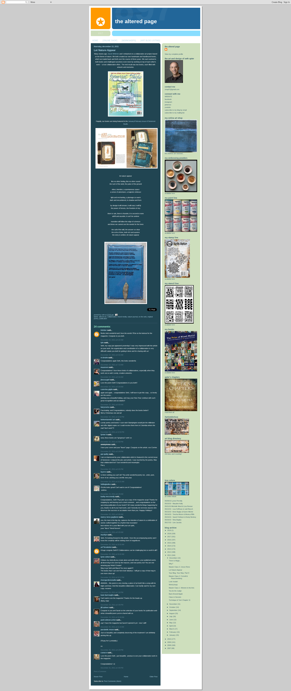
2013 (169, 549)
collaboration (112, 317)
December (173, 558)
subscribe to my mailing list (174, 113)
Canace (104, 653)
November (173, 604)
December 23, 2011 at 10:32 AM (112, 544)
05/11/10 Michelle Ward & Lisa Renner (179, 506)
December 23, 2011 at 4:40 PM (112, 605)
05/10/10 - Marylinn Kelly (174, 503)
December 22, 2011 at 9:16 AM (112, 377)
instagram (168, 102)
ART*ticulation (106, 547)
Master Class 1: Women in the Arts (181, 588)
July (171, 616)
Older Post (153, 677)
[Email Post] (116, 315)
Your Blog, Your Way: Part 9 (179, 573)
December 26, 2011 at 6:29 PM (112, 650)
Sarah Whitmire (113, 54)
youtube (168, 107)
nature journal (133, 317)
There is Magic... (175, 561)
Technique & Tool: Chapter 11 (179, 600)
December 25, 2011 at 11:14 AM (112, 627)
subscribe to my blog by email (176, 110)
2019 (169, 530)
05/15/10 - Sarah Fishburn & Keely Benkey (180, 517)
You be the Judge (175, 591)
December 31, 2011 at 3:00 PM (112, 668)
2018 (169, 533)
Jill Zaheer (105, 607)
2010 (169, 639)
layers (103, 472)
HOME (95, 40)
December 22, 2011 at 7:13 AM (112, 365)
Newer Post (98, 677)
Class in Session (175, 597)
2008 (169, 645)
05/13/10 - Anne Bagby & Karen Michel (179, 512)
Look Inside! (173, 582)
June (171, 620)
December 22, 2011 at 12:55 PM (112, 432)
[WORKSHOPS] (129, 40)
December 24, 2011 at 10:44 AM (112, 617)
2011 (169, 555)
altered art (102, 317)
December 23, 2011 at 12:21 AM (112, 481)
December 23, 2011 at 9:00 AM (112, 514)
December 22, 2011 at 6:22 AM (112, 340)
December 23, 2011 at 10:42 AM (112, 554)
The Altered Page (136, 21)
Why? (171, 564)
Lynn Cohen (105, 557)
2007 (169, 648)
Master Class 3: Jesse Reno (179, 567)
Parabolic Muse (107, 630)
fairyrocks (105, 407)
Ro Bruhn (104, 358)
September (173, 610)
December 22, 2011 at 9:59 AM (112, 405)
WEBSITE (168, 96)
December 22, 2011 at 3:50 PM (112, 442)
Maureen (104, 367)
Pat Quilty (105, 454)
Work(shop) (173, 585)
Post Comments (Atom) (112, 681)
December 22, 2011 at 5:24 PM (112, 451)
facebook (168, 99)
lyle (102, 343)
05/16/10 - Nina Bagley (173, 520)
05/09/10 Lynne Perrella (173, 501)
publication (103, 318)
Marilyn (104, 535)
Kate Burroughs (107, 595)
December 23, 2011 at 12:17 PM (112, 577)
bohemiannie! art (108, 420)
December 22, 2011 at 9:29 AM (112, 387)
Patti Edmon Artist (108, 620)
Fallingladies (106, 484)
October (172, 607)
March (171, 629)
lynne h (104, 435)
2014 (169, 546)
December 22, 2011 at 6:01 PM (112, 469)
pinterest (168, 105)
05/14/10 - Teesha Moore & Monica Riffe (179, 514)
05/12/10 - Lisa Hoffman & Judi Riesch (179, 509)
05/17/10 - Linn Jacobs (173, 522)
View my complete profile (174, 54)
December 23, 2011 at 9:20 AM (112, 532)
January (172, 635)
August (172, 613)
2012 (169, 552)
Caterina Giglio (107, 389)
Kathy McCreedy (108, 497)
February (173, 632)
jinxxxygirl (105, 380)
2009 (169, 642)
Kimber (104, 330)
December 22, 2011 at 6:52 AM (112, 355)
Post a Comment (100, 671)
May (171, 623)
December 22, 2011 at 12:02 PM (112, 417)
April (171, 626)
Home (126, 677)
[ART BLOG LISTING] (150, 40)
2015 (169, 543)
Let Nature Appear (105, 50)
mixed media (122, 317)
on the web (143, 317)
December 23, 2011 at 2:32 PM (112, 592)
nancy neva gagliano (109, 517)
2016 (169, 540)
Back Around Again (176, 594)
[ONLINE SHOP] (110, 40)
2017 (169, 536)
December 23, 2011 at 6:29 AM (112, 494)
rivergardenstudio (108, 580)
